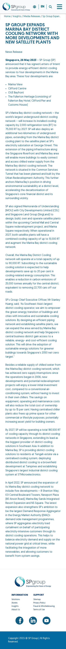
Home (7, 16)
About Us (16, 610)
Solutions (16, 600)
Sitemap (37, 600)
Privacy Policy (39, 603)
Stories (14, 603)
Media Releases (32, 16)
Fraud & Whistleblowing (44, 606)
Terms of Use (39, 610)
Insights (17, 16)
